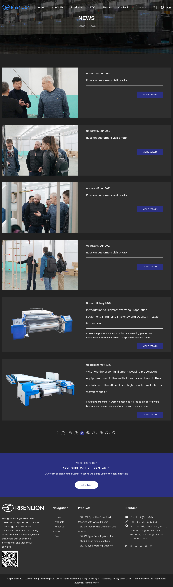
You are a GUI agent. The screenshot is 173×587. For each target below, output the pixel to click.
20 (88, 433)
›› (114, 433)
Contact (123, 7)
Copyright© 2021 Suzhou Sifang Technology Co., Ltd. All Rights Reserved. (43, 579)
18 (76, 433)
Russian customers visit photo (106, 80)
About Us (57, 7)
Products (76, 7)
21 (94, 433)
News (106, 7)
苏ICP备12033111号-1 (89, 579)
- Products (58, 522)
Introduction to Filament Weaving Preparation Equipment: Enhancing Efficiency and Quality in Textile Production (122, 317)
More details (150, 94)
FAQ (92, 7)
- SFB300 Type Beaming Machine (96, 536)
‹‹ (57, 433)
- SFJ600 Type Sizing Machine (94, 541)
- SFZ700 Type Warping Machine (95, 546)
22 (100, 433)
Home (40, 7)
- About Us (58, 527)
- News (56, 531)
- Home (57, 517)
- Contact (58, 536)
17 (70, 433)
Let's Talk (86, 485)
